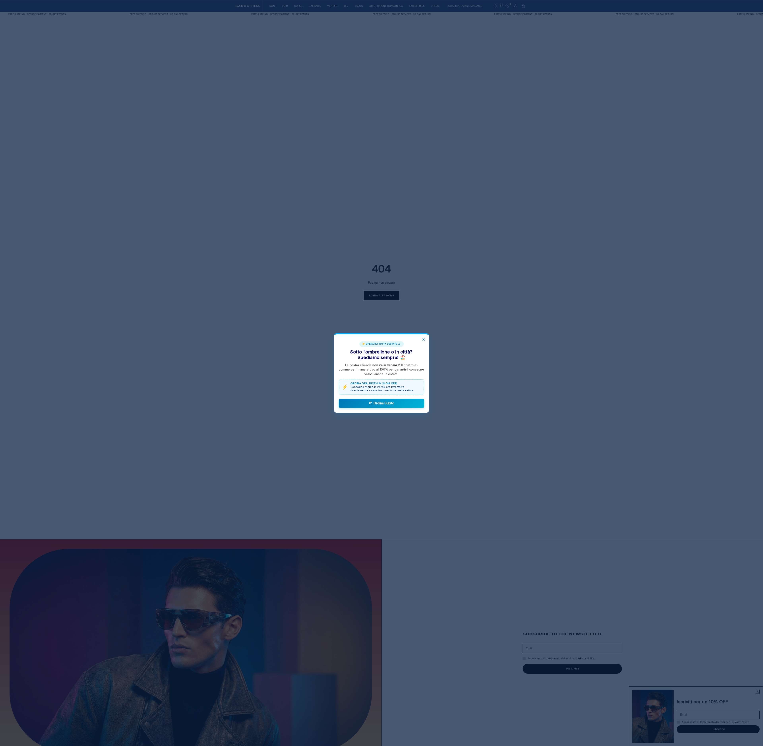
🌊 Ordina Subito (381, 403)
